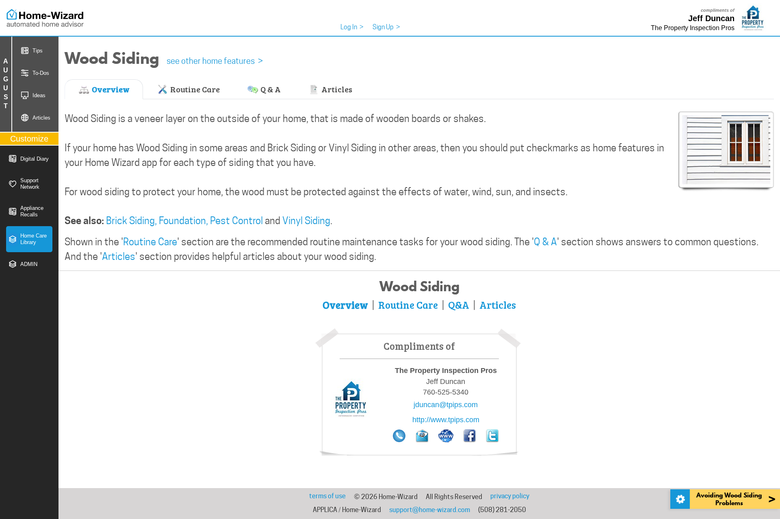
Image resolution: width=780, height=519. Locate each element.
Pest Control (236, 221)
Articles (336, 89)
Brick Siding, (131, 221)
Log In (352, 27)
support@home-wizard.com (429, 510)
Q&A (458, 305)
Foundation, (183, 221)
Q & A (270, 89)
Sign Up (386, 27)
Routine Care (194, 89)
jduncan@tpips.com (446, 405)
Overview (110, 89)
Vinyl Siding (306, 221)
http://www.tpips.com (445, 420)
